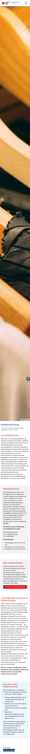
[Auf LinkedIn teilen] (13, 750)
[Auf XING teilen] (10, 750)
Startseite (4, 428)
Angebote (10, 428)
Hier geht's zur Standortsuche (15, 587)
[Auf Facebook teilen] (4, 750)
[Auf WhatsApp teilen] (7, 750)
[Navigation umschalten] (26, 3)
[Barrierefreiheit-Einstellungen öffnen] (28, 378)
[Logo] (11, 3)
